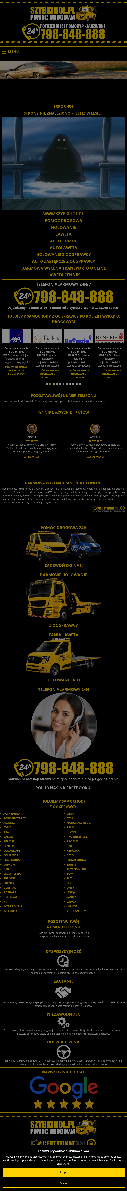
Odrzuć (64, 1183)
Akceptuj (64, 1172)
